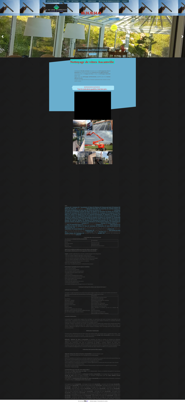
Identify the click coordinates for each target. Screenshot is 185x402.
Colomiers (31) (76, 207)
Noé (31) (69, 224)
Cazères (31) (75, 217)
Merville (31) (102, 215)
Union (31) (73, 208)
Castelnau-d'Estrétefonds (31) (96, 214)
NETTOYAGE (75, 1)
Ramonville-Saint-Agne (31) (94, 208)
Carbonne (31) (68, 215)
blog (68, 1)
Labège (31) (100, 218)
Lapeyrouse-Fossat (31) (77, 224)
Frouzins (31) (68, 213)
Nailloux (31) (81, 226)
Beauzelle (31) (108, 214)
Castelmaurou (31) (115, 218)
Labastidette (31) (69, 228)
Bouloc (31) (102, 217)
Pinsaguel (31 (99, 224)
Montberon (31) (93, 221)
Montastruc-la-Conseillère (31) (100, 220)
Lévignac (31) (110, 228)
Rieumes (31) (68, 220)
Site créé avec (81, 401)
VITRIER (83, 1)
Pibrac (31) (89, 211)
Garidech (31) (101, 233)
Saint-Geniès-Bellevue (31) (113, 226)
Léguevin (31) (96, 211)
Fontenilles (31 (109, 217)
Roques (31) (70, 218)
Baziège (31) (81, 220)
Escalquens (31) (104, 213)
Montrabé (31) (107, 218)
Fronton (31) (74, 214)
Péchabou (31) (102, 231)
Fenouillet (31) (116, 214)
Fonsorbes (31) (105, 208)
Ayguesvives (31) (102, 226)
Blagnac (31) (98, 207)
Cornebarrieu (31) (112, 213)
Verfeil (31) (117, 220)
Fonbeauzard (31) (116, 221)
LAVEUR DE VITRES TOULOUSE (55, 1)
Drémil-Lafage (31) (112, 223)
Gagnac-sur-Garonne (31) (83, 221)
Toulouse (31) (68, 207)
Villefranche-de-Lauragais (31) (91, 217)
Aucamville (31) (103, 211)
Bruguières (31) (83, 215)
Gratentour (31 (77, 218)
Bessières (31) (88, 220)
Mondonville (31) (93, 218)
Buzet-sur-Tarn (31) (70, 227)
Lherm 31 (74, 220)
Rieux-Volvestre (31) (115, 224)
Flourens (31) (90, 231)
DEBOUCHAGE (92, 1)
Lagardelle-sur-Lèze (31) (71, 226)
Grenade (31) (117, 211)
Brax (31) (87, 226)
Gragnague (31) (80, 233)
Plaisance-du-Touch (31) (108, 207)
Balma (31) (67, 208)
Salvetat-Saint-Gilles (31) (86, 213)
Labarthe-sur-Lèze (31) (93, 215)
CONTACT (124, 1)
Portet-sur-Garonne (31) (95, 210)
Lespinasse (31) (94, 226)
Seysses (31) (111, 211)
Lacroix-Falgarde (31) (79, 228)
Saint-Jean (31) (84, 210)
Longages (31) (85, 223)
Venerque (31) (104, 223)
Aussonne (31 (95, 213)
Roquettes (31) (85, 218)
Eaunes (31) (81, 217)
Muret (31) (92, 207)
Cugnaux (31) (117, 207)
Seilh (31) (111, 220)
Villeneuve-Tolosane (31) (80, 211)
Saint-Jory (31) (76, 215)
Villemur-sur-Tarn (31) (83, 214)
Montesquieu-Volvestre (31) (104, 221)
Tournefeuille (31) (84, 207)
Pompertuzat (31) (89, 230)
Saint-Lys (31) (70, 211)
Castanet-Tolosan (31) (114, 208)
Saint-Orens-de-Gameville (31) (72, 210)
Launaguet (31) (75, 213)
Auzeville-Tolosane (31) (71, 221)
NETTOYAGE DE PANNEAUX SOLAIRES (109, 1)
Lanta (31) (78, 234)
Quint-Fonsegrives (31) (111, 215)
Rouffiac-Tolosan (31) (70, 233)
